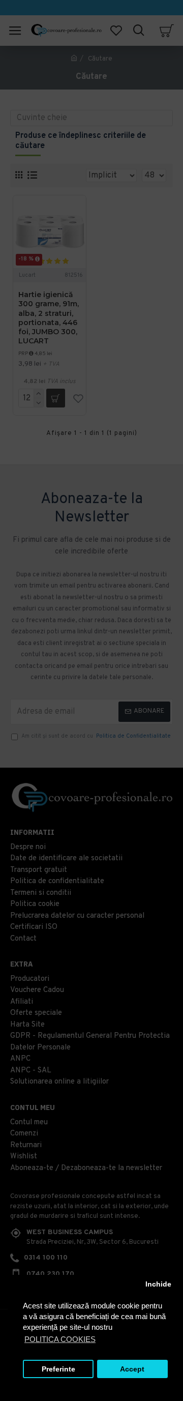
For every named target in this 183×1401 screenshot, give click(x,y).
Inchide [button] (158, 1284)
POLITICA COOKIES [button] (60, 1339)
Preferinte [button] (58, 1369)
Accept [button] (132, 1369)
